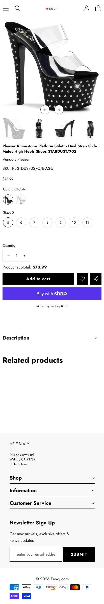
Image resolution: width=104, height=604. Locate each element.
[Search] (17, 8)
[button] (98, 8)
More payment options (52, 306)
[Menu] (5, 8)
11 (87, 222)
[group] (14, 128)
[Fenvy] (51, 8)
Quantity (9, 245)
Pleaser (23, 159)
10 (74, 222)
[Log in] (86, 8)
